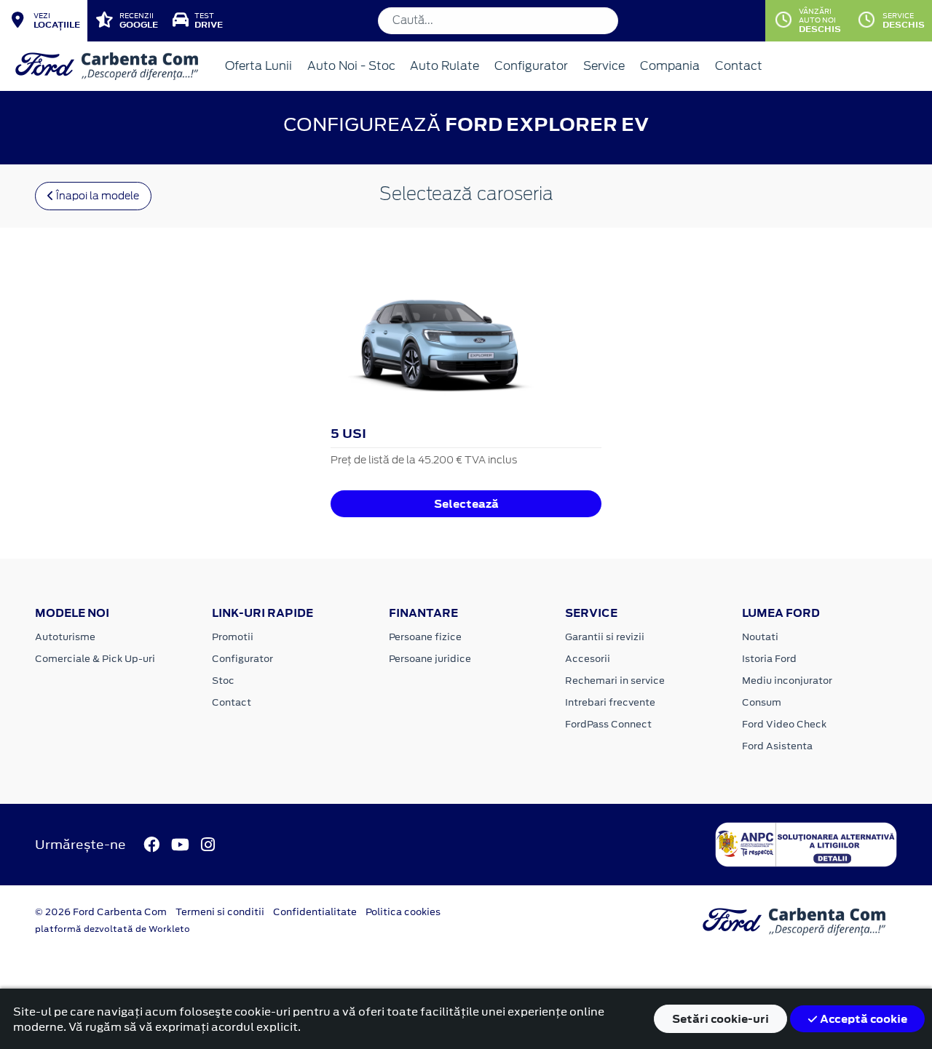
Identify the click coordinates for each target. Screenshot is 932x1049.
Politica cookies (403, 912)
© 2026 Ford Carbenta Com (101, 912)
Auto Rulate (444, 66)
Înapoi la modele (96, 196)
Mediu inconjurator (787, 680)
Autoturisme (65, 637)
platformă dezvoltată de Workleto (112, 929)
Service (604, 66)
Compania (670, 66)
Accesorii (587, 659)
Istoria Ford (769, 659)
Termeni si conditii (219, 912)
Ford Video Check (784, 724)
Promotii (232, 637)
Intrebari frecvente (610, 702)
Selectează (466, 503)
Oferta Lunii (258, 66)
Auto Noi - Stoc (351, 66)
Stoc (223, 680)
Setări (720, 1018)
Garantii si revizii (604, 637)
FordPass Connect (608, 724)
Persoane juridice (430, 659)
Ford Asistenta (777, 746)
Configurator (531, 66)
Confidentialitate (315, 912)
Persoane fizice (425, 637)
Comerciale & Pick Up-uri (95, 659)
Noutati (760, 637)
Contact (738, 66)
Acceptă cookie (862, 1018)
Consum (761, 702)
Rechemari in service (615, 680)
